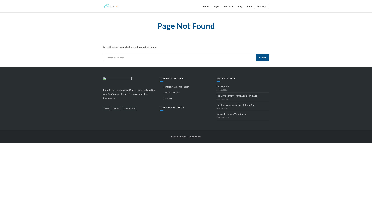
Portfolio (228, 6)
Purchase (261, 6)
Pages (216, 6)
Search (262, 57)
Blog (240, 6)
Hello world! (223, 86)
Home (206, 6)
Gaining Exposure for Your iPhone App (236, 104)
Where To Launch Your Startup (232, 114)
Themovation (194, 136)
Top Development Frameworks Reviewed (237, 95)
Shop (249, 6)
